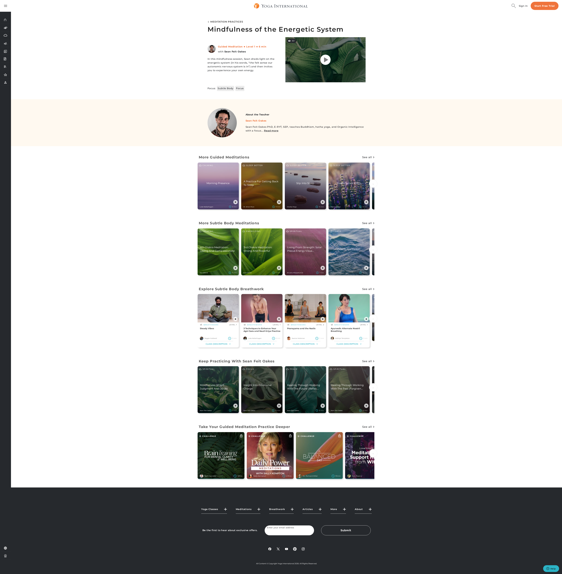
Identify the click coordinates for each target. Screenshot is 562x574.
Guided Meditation (230, 46)
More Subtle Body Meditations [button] (229, 223)
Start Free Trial (544, 6)
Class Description (216, 344)
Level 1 (250, 46)
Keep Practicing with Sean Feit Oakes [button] (237, 361)
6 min (262, 46)
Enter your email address (280, 527)
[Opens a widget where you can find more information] (551, 569)
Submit (346, 530)
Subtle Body (225, 88)
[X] (278, 548)
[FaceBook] (270, 548)
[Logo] (281, 5)
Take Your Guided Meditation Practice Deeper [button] (244, 427)
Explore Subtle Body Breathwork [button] (231, 289)
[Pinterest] (295, 548)
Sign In (523, 6)
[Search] (514, 6)
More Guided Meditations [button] (224, 157)
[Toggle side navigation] (6, 6)
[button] (235, 202)
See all (367, 157)
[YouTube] (286, 548)
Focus (240, 88)
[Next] (373, 184)
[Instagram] (303, 548)
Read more (271, 130)
